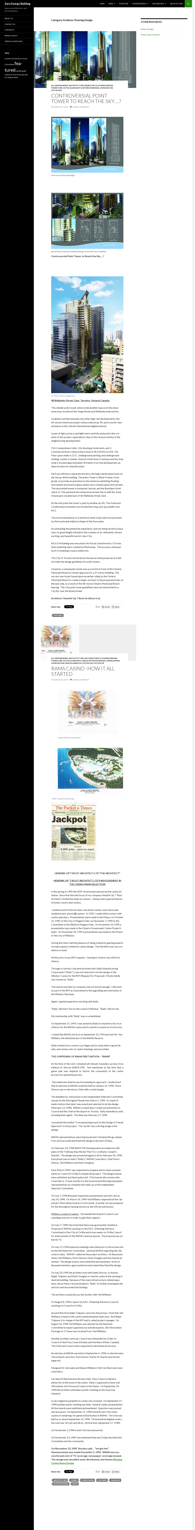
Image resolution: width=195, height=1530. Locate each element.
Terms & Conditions (13, 41)
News (102, 4)
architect (8, 59)
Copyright (9, 30)
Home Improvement (150, 34)
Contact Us (10, 24)
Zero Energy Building (17, 3)
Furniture (123, 4)
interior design (61, 1484)
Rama (75, 1484)
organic (10, 77)
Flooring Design (104, 85)
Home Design (147, 29)
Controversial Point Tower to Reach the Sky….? (86, 98)
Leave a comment (80, 107)
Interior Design (139, 4)
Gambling (115, 1480)
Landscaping (113, 661)
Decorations (158, 4)
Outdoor (56, 90)
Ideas (110, 4)
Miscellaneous (73, 663)
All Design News (59, 85)
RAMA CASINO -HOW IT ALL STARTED (83, 671)
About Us (9, 18)
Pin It (98, 606)
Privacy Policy (11, 36)
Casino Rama (88, 1480)
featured (58, 615)
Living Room (106, 88)
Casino (74, 1480)
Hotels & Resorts (72, 88)
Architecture (176, 4)
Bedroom (90, 85)
